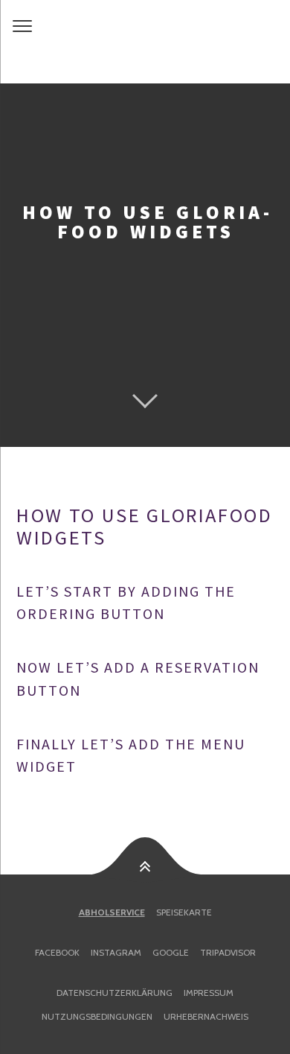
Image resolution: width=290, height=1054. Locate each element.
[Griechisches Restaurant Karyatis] (145, 42)
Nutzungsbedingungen (97, 1016)
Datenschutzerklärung (115, 992)
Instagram (116, 952)
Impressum (208, 992)
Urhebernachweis (206, 1016)
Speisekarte (184, 912)
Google (170, 952)
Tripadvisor (228, 952)
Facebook (57, 952)
